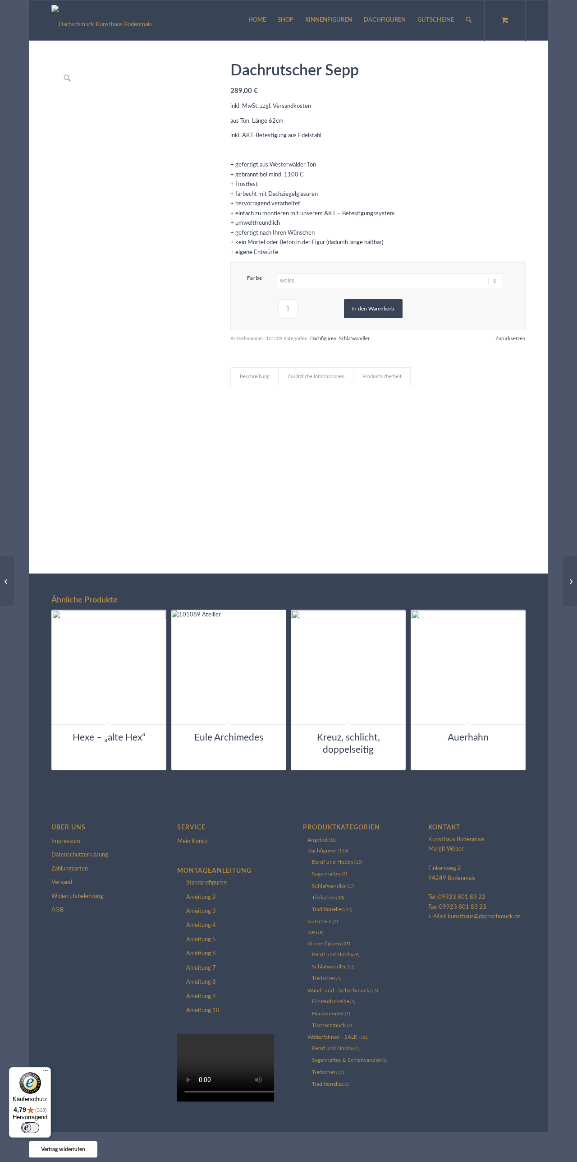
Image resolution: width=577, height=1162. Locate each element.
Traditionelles (327, 909)
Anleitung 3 (201, 911)
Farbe (255, 278)
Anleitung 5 (201, 940)
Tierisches (323, 897)
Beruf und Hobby (332, 862)
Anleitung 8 (201, 982)
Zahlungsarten (69, 869)
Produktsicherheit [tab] (382, 376)
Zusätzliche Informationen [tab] (316, 376)
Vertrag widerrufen (63, 1149)
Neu (312, 932)
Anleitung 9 (201, 997)
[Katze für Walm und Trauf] (7, 581)
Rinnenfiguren (324, 943)
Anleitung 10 (203, 1011)
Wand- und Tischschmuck (338, 990)
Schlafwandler (354, 338)
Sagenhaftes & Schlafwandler (346, 1060)
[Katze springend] (570, 581)
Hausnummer (328, 1013)
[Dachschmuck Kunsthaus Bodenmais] (101, 20)
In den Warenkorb (373, 308)
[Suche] (468, 20)
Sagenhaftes (326, 873)
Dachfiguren (323, 338)
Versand (61, 882)
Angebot (317, 840)
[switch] (30, 1127)
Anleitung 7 (201, 968)
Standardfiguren (206, 883)
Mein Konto (192, 841)
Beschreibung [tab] (255, 376)
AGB (57, 910)
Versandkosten (292, 106)
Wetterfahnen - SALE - (333, 1037)
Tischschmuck (329, 1025)
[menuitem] (257, 20)
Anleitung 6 (201, 954)
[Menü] (45, 1072)
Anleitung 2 (201, 897)
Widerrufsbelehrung (77, 896)
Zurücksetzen (510, 338)
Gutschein (319, 921)
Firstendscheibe (330, 1001)
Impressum (65, 841)
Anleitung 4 (201, 925)
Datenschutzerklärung (79, 855)
